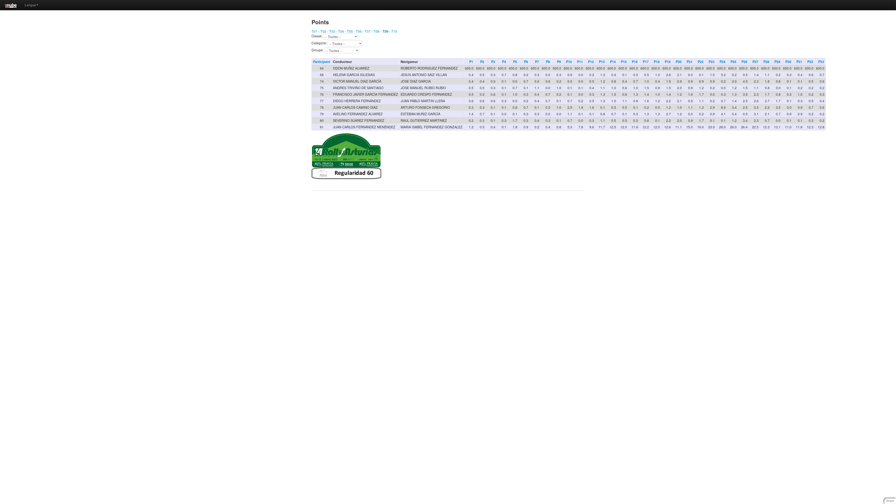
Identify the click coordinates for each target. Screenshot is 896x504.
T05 (350, 31)
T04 (341, 31)
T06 (359, 31)
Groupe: (318, 50)
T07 (368, 31)
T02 (323, 31)
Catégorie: (319, 43)
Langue (30, 5)
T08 (376, 31)
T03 (332, 31)
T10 (394, 31)
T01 (314, 31)
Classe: (317, 36)
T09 (385, 31)
